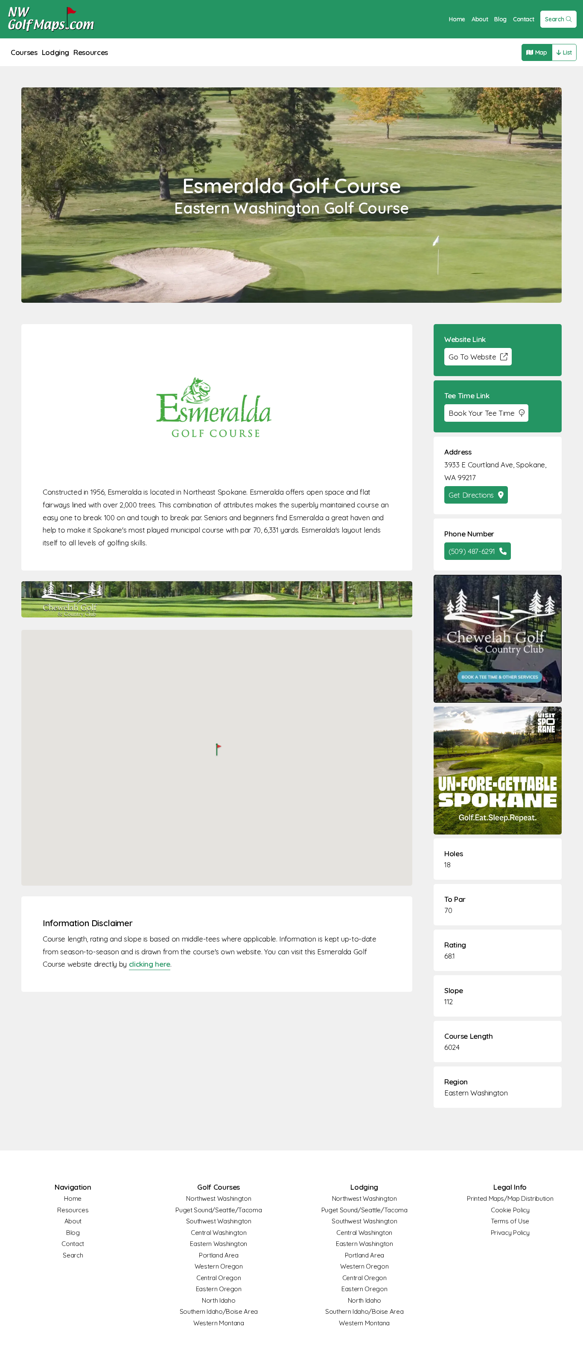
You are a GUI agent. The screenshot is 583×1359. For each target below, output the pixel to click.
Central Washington (219, 1233)
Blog (500, 19)
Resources (90, 52)
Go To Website (472, 356)
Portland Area (218, 1255)
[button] (216, 750)
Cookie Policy (510, 1210)
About (480, 19)
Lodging (56, 52)
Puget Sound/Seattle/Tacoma (218, 1210)
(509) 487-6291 (472, 551)
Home (457, 19)
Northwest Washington (218, 1198)
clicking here (149, 963)
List (567, 52)
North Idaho (218, 1300)
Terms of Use (510, 1221)
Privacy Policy (510, 1233)
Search (554, 19)
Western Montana (218, 1323)
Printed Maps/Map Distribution (510, 1198)
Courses (24, 52)
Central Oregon (218, 1278)
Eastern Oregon (219, 1289)
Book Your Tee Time (482, 413)
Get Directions (471, 494)
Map (541, 52)
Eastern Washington (476, 1092)
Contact (523, 19)
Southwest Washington (218, 1221)
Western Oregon (219, 1266)
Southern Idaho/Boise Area (219, 1311)
